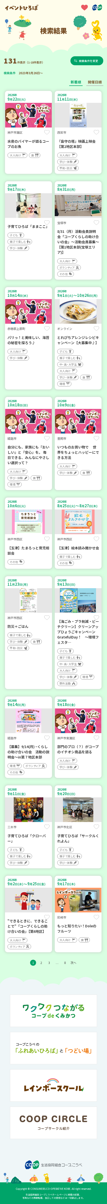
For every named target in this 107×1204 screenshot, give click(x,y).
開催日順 (95, 81)
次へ (73, 962)
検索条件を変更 (88, 61)
